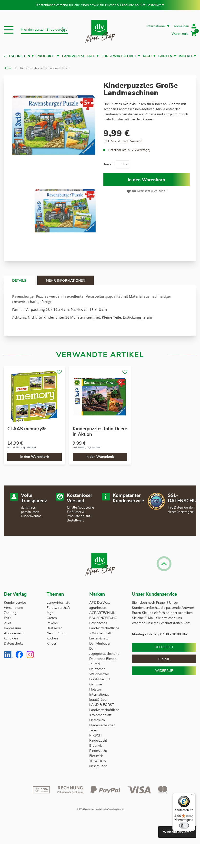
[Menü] (192, 796)
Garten (165, 56)
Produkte (46, 56)
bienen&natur (99, 638)
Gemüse (96, 684)
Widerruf (164, 670)
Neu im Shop (56, 633)
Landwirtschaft (78, 56)
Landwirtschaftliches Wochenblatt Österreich (104, 715)
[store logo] (100, 30)
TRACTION (97, 761)
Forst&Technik (100, 679)
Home (7, 68)
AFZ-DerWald (99, 602)
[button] (8, 30)
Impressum (12, 628)
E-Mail (164, 659)
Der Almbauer (99, 643)
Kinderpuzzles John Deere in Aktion (100, 432)
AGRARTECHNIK (102, 613)
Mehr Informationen (65, 280)
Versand (136, 141)
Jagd (147, 56)
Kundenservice (15, 602)
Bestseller (54, 628)
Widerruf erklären (177, 832)
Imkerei (185, 56)
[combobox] (44, 30)
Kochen (52, 638)
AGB (7, 623)
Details (19, 280)
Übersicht (164, 647)
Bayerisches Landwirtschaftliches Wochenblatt (104, 628)
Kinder (51, 643)
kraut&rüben (98, 699)
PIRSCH (95, 735)
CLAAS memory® (26, 429)
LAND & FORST (102, 704)
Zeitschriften (17, 56)
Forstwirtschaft (118, 56)
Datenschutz (13, 643)
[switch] (184, 825)
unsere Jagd (98, 766)
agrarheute (97, 607)
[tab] (19, 280)
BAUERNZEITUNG (103, 618)
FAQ (7, 618)
